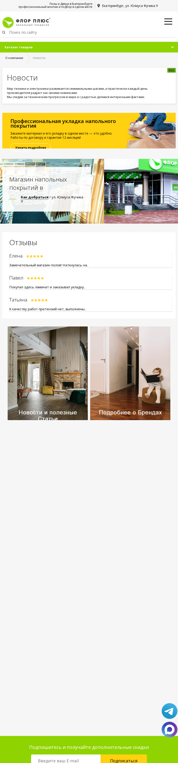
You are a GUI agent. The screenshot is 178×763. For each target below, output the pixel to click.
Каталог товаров (19, 47)
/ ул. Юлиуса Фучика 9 (52, 199)
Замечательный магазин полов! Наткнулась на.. (48, 265)
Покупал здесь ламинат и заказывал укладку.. (47, 287)
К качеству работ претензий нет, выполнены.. (47, 309)
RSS (171, 70)
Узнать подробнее (30, 147)
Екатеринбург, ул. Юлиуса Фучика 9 (130, 5)
